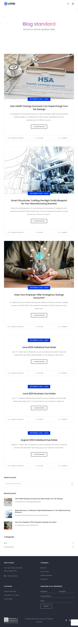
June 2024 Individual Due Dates (39, 347)
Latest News (8, 599)
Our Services (45, 572)
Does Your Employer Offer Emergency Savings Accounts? (39, 296)
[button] (39, 127)
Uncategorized (9, 547)
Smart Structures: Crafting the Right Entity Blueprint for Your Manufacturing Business (39, 202)
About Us (44, 568)
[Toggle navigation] (73, 3)
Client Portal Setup (10, 591)
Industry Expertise (46, 575)
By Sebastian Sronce (17, 138)
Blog (46, 99)
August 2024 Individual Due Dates (39, 440)
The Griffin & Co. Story (11, 595)
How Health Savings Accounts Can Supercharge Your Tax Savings (39, 108)
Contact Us (44, 579)
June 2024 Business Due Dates (39, 393)
